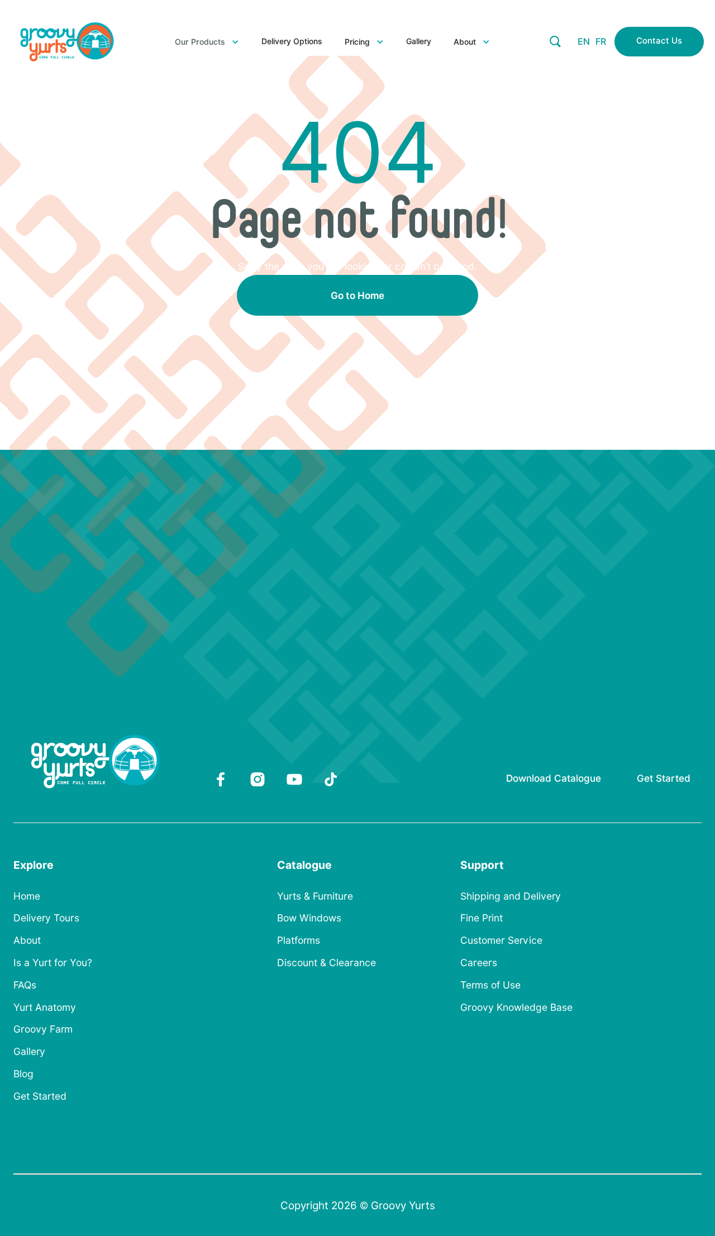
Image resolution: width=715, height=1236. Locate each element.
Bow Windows (309, 918)
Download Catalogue (553, 778)
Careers (478, 962)
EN (584, 41)
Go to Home (357, 295)
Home (26, 896)
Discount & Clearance (326, 962)
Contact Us (659, 41)
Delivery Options (291, 41)
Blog (23, 1074)
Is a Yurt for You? (52, 962)
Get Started (663, 778)
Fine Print (481, 918)
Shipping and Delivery (510, 896)
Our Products (200, 41)
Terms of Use (490, 985)
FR (600, 41)
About (27, 940)
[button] (207, 42)
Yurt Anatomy (44, 1007)
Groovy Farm (43, 1029)
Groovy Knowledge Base (516, 1007)
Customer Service (501, 940)
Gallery (418, 41)
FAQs (24, 985)
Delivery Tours (46, 918)
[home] (67, 42)
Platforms (298, 940)
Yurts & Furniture (315, 896)
